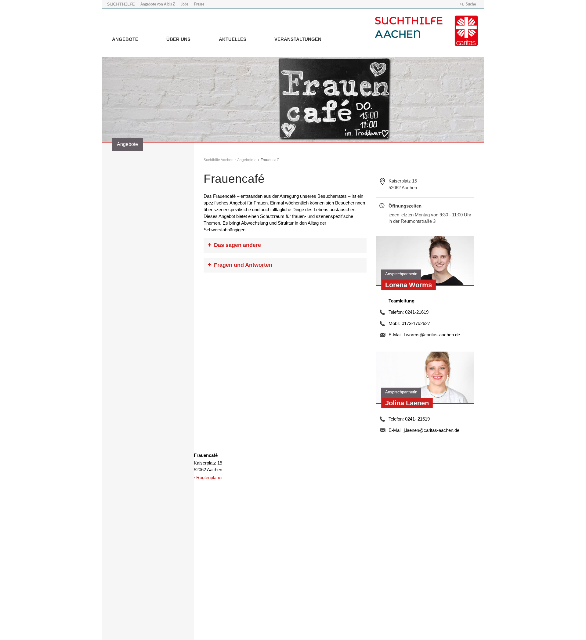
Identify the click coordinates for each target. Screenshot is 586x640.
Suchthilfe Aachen (218, 160)
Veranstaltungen (297, 39)
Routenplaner (209, 477)
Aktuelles (232, 39)
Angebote (125, 39)
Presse (199, 4)
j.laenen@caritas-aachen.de (431, 430)
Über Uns (178, 39)
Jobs (184, 4)
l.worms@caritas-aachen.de (432, 334)
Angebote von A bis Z (157, 4)
